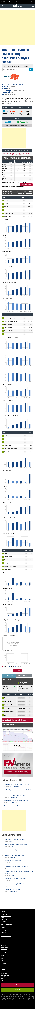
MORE (2, 980)
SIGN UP (17, 990)
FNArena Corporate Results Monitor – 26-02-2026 (16, 806)
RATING (29, 694)
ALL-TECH (3, 965)
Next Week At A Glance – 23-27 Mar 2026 (14, 795)
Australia (13, 808)
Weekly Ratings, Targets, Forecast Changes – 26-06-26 (17, 790)
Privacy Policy (4, 919)
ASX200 (2, 960)
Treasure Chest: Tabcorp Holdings (13, 889)
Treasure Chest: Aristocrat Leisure (13, 860)
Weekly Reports (13, 792)
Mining (2, 978)
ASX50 (2, 957)
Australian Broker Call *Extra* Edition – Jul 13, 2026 (16, 784)
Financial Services (5, 975)
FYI (1, 934)
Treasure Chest (14, 862)
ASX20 (2, 955)
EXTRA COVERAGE (23, 675)
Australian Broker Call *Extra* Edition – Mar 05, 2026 (17, 800)
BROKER (8, 694)
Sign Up (17, 2)
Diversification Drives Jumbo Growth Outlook (15, 878)
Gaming (13, 86)
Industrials (3, 977)
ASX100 (2, 958)
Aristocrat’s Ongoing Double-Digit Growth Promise (17, 855)
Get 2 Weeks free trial (5, 2)
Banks (2, 971)
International (4, 942)
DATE (21, 694)
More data (17, 670)
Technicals (13, 886)
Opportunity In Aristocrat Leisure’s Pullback (15, 839)
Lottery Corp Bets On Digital (11, 850)
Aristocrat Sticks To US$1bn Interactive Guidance (16, 844)
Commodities (4, 930)
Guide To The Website (6, 916)
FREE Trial (17, 985)
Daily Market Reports (15, 786)
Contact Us (3, 921)
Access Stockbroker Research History (13, 720)
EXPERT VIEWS (8, 675)
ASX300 (7, 94)
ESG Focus (3, 932)
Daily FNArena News (6, 936)
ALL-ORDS (13, 94)
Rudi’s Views (4, 949)
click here (4, 1002)
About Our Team (5, 914)
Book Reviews (4, 929)
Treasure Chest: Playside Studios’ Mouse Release (16, 866)
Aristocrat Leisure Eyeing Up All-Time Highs (15, 884)
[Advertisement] (17, 27)
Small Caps (13, 880)
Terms (2, 917)
